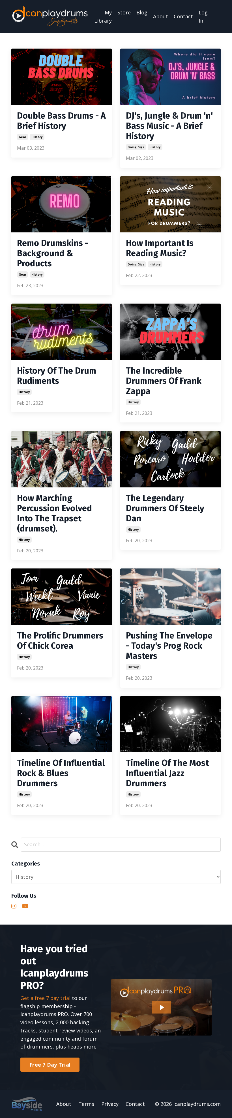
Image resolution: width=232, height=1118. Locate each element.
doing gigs (136, 147)
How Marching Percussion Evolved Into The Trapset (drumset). (54, 513)
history (37, 137)
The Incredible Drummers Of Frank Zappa (163, 381)
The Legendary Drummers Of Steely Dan (165, 508)
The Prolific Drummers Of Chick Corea (60, 641)
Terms (86, 1103)
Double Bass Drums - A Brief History (61, 121)
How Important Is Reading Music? (160, 248)
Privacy (110, 1103)
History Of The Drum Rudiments (56, 376)
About (160, 16)
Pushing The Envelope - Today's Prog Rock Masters (169, 646)
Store (124, 12)
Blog (141, 12)
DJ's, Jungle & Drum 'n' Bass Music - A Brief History (169, 126)
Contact (183, 16)
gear (22, 137)
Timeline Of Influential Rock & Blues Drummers (61, 773)
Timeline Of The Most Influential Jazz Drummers (167, 773)
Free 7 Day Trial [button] (49, 1064)
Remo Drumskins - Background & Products (52, 253)
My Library (103, 16)
